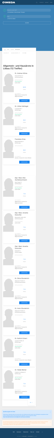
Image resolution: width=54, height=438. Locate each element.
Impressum (19, 431)
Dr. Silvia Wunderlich (22, 278)
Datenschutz (25, 431)
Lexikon (12, 49)
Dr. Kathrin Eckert (21, 338)
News (8, 49)
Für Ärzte (42, 2)
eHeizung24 (24, 436)
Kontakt (47, 2)
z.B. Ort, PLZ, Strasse (11, 18)
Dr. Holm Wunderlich (22, 308)
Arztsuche (17, 49)
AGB (14, 431)
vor (31, 402)
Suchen (27, 22)
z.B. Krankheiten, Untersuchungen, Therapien (16, 12)
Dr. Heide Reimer (21, 370)
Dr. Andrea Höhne (21, 73)
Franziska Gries (20, 139)
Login (51, 2)
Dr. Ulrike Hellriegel (21, 106)
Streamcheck (30, 436)
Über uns (32, 431)
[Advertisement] (27, 37)
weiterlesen (24, 100)
